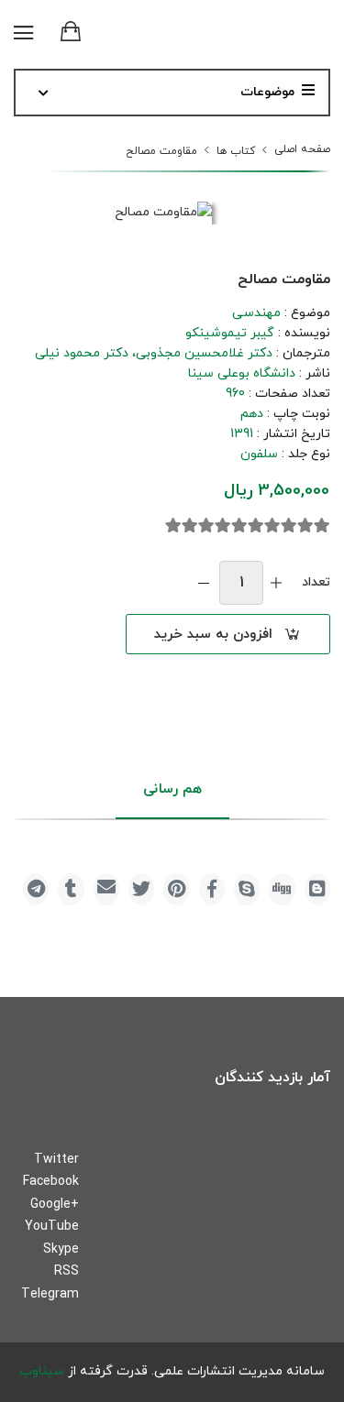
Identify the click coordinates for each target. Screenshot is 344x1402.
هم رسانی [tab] (172, 789)
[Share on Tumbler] (70, 889)
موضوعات (267, 92)
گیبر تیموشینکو (229, 333)
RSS (66, 1271)
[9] (190, 526)
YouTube (52, 1226)
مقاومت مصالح (161, 151)
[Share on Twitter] (141, 889)
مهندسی (256, 313)
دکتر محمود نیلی (81, 353)
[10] (173, 526)
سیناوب (41, 1371)
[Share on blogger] (317, 889)
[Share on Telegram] (36, 889)
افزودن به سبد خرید (213, 634)
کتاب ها (235, 151)
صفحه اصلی (302, 149)
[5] (256, 526)
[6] (239, 526)
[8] (206, 526)
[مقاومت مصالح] (163, 213)
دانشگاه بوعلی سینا (241, 373)
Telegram (50, 1294)
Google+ (54, 1204)
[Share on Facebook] (212, 889)
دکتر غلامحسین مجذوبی (204, 353)
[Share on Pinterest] (176, 889)
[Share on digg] (281, 889)
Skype (61, 1249)
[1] (322, 526)
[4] (272, 526)
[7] (223, 526)
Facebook (51, 1181)
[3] (289, 526)
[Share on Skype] (247, 889)
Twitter (56, 1159)
